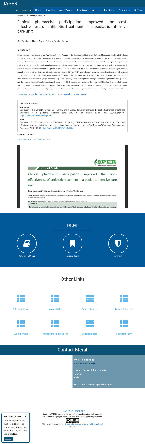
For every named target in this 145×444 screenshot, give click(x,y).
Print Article (63, 94)
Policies (108, 10)
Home (38, 10)
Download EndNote (41, 139)
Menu (139, 10)
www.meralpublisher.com (85, 363)
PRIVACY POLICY (67, 411)
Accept (8, 439)
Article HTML (46, 94)
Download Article (27, 94)
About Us (50, 10)
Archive (96, 10)
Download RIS (24, 139)
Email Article (79, 94)
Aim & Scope (65, 10)
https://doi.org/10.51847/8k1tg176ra (36, 115)
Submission (82, 10)
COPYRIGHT (80, 411)
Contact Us (124, 10)
